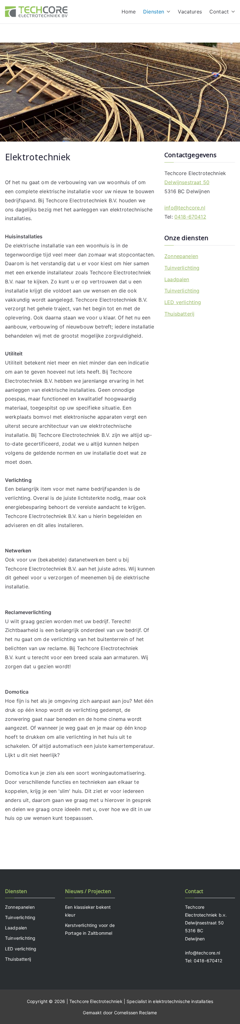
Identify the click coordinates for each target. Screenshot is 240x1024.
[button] (167, 11)
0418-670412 (190, 217)
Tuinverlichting (181, 268)
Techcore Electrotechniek (95, 1001)
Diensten (153, 11)
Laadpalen (176, 279)
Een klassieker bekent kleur (88, 911)
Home (129, 11)
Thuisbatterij (179, 314)
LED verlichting (182, 302)
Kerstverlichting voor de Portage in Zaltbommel (90, 929)
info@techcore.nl (184, 207)
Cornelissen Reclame (135, 1012)
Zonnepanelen (181, 256)
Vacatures (190, 11)
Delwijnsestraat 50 (186, 182)
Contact (219, 11)
